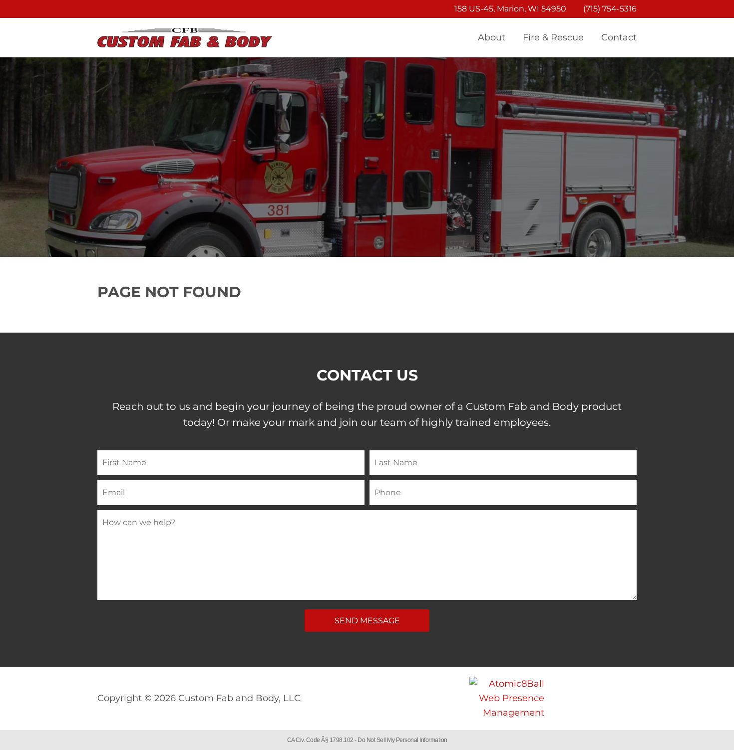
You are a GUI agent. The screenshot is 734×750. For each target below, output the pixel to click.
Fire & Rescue (553, 37)
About (491, 37)
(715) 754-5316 (610, 8)
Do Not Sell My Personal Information (402, 740)
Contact (619, 37)
